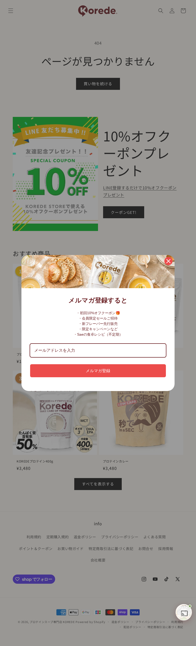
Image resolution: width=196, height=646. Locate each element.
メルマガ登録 (98, 371)
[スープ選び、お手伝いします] (184, 612)
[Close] (168, 261)
